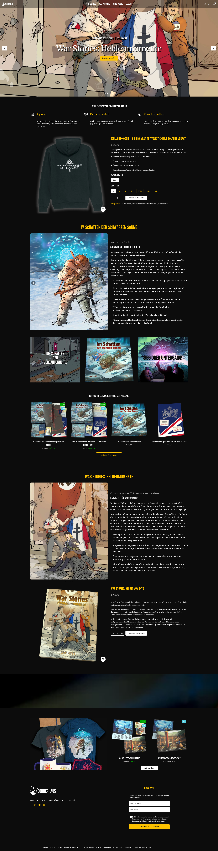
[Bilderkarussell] (69, 531)
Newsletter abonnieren (149, 827)
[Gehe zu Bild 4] (70, 581)
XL (132, 191)
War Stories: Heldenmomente (127, 589)
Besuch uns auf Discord (65, 800)
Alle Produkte (125, 204)
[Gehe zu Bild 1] (65, 581)
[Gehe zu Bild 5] (72, 581)
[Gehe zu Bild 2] (67, 581)
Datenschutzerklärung (139, 821)
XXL (140, 191)
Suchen (53, 847)
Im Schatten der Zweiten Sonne (109, 376)
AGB (60, 847)
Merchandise (163, 204)
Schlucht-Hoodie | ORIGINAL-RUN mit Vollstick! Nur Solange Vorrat (148, 139)
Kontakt (44, 847)
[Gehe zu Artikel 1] (105, 93)
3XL (148, 191)
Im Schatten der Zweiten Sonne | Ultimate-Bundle (48, 443)
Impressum (128, 847)
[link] (55, 359)
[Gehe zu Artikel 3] (110, 93)
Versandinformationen (112, 847)
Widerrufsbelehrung (72, 847)
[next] (213, 48)
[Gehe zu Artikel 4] (112, 93)
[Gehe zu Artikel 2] (107, 93)
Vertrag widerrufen (143, 847)
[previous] (4, 48)
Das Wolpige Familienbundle (129, 758)
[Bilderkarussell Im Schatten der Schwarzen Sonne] (69, 281)
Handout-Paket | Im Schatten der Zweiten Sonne (169, 441)
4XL (156, 191)
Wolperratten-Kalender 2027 (169, 758)
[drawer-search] (205, 4)
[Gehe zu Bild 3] (68, 581)
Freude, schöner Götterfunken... (144, 204)
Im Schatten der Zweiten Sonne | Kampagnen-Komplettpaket (89, 443)
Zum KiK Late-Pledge (109, 48)
